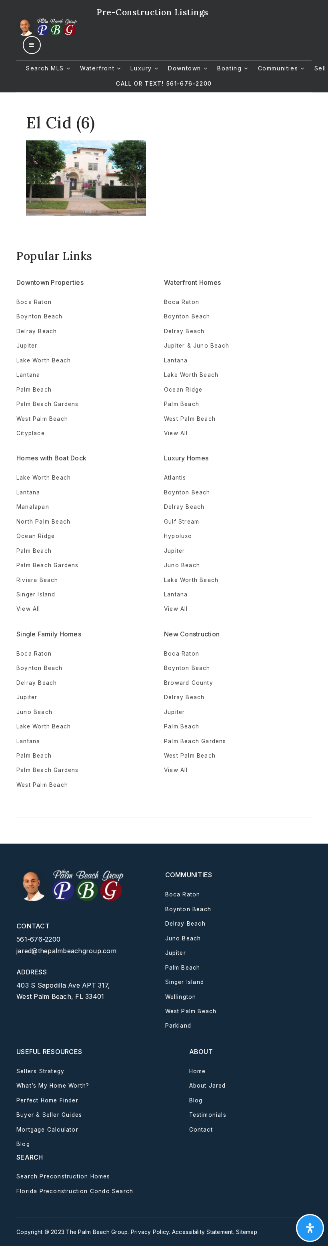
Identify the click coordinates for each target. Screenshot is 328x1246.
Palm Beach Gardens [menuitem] (47, 404)
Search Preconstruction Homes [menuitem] (63, 1176)
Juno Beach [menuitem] (182, 565)
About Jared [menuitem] (207, 1085)
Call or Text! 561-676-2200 (164, 83)
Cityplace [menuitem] (30, 433)
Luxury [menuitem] (142, 68)
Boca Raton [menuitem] (34, 302)
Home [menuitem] (197, 1071)
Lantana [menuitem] (28, 375)
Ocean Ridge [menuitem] (183, 389)
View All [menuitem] (176, 609)
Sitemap (246, 1232)
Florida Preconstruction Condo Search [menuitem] (74, 1191)
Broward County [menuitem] (188, 683)
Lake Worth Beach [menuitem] (43, 360)
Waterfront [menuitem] (98, 68)
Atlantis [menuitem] (175, 477)
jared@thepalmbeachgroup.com (66, 951)
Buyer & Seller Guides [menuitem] (49, 1115)
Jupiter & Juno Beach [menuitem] (196, 345)
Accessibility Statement (202, 1232)
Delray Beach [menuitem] (36, 331)
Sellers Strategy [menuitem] (40, 1071)
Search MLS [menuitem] (46, 68)
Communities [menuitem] (279, 68)
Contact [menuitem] (201, 1129)
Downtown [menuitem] (185, 68)
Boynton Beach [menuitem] (39, 316)
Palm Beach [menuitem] (34, 389)
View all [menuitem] (176, 433)
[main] (164, 154)
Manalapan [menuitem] (32, 507)
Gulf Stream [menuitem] (181, 521)
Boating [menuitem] (230, 68)
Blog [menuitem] (23, 1144)
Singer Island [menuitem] (36, 594)
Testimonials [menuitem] (207, 1115)
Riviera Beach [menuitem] (37, 580)
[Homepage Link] (47, 26)
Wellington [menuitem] (180, 997)
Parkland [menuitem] (178, 1025)
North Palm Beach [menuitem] (43, 521)
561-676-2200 (38, 939)
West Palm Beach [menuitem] (42, 419)
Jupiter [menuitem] (26, 345)
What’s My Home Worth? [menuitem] (52, 1085)
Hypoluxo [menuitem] (178, 536)
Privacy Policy (150, 1232)
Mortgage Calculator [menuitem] (47, 1129)
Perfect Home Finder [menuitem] (47, 1100)
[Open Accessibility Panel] (310, 1228)
